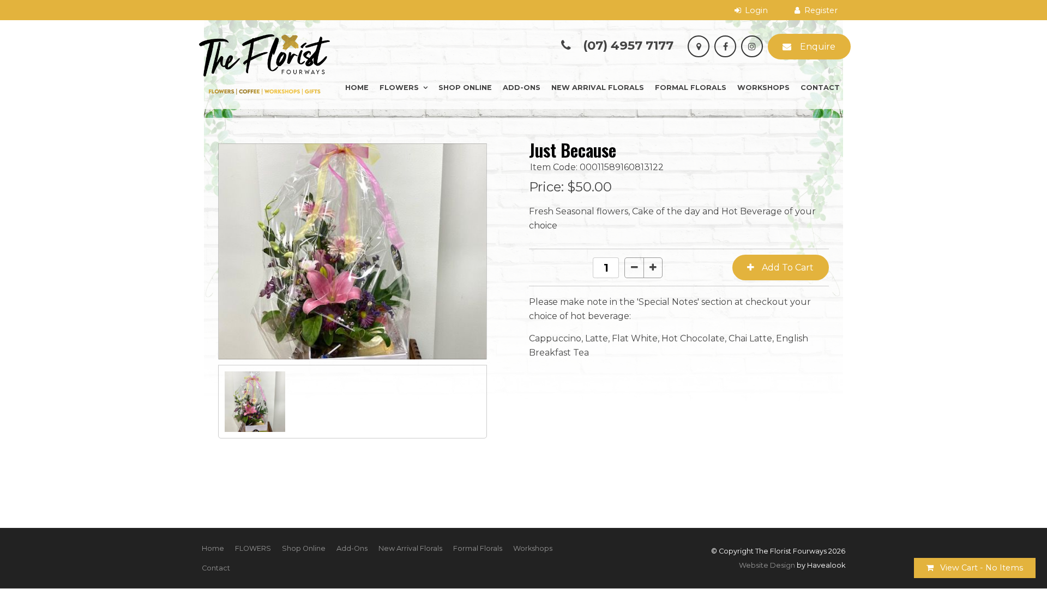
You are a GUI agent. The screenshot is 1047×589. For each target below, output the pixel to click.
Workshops (763, 87)
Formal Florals (690, 87)
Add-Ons (521, 87)
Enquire (817, 46)
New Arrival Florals (597, 87)
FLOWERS (399, 87)
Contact (820, 87)
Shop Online (465, 87)
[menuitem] (213, 548)
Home (357, 87)
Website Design (767, 565)
